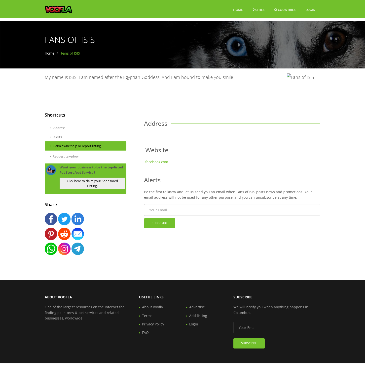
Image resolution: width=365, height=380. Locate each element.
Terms (147, 315)
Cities (259, 9)
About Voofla (152, 307)
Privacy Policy (153, 324)
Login (310, 9)
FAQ (145, 332)
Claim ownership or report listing (77, 146)
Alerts (57, 137)
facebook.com (156, 161)
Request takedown (66, 156)
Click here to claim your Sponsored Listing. (92, 183)
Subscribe (160, 223)
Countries (286, 9)
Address (59, 128)
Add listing (198, 315)
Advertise (197, 307)
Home (238, 9)
